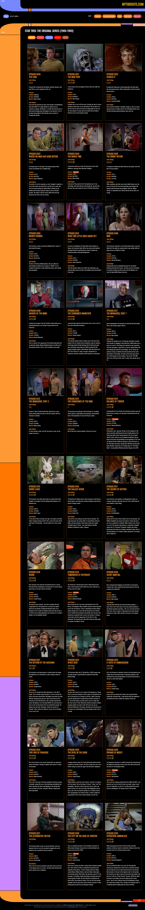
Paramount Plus (71, 905)
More (89, 16)
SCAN (119, 16)
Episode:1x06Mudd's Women (35, 235)
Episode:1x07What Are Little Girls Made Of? (82, 235)
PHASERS (97, 16)
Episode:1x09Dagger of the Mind (38, 312)
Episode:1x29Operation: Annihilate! (117, 834)
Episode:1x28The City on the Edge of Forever (82, 834)
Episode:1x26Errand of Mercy (114, 751)
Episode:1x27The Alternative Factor (39, 834)
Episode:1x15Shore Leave (34, 488)
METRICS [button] (57, 37)
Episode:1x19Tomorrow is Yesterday (79, 573)
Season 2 (40, 37)
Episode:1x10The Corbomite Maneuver (79, 312)
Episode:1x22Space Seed (73, 661)
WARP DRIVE (128, 16)
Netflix (65, 905)
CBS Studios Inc (79, 905)
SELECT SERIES (14, 16)
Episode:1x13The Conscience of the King (80, 400)
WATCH (65, 37)
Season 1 (31, 37)
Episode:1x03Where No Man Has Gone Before (43, 155)
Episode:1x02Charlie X (112, 75)
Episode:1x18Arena (34, 573)
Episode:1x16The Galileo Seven (76, 488)
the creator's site (73, 907)
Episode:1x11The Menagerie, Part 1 (116, 312)
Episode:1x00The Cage (35, 75)
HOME (6, 16)
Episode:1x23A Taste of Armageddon (117, 661)
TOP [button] (139, 900)
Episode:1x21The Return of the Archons (41, 661)
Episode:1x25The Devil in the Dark (77, 751)
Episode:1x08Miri (112, 235)
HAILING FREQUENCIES (133, 905)
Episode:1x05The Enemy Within (115, 155)
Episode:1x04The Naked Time (74, 155)
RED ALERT (137, 16)
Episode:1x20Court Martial (113, 573)
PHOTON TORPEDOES (109, 16)
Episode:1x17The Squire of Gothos (117, 488)
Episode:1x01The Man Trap (74, 75)
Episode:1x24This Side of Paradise (38, 751)
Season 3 (49, 37)
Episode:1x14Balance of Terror (115, 400)
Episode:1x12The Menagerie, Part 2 (39, 400)
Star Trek (89, 905)
